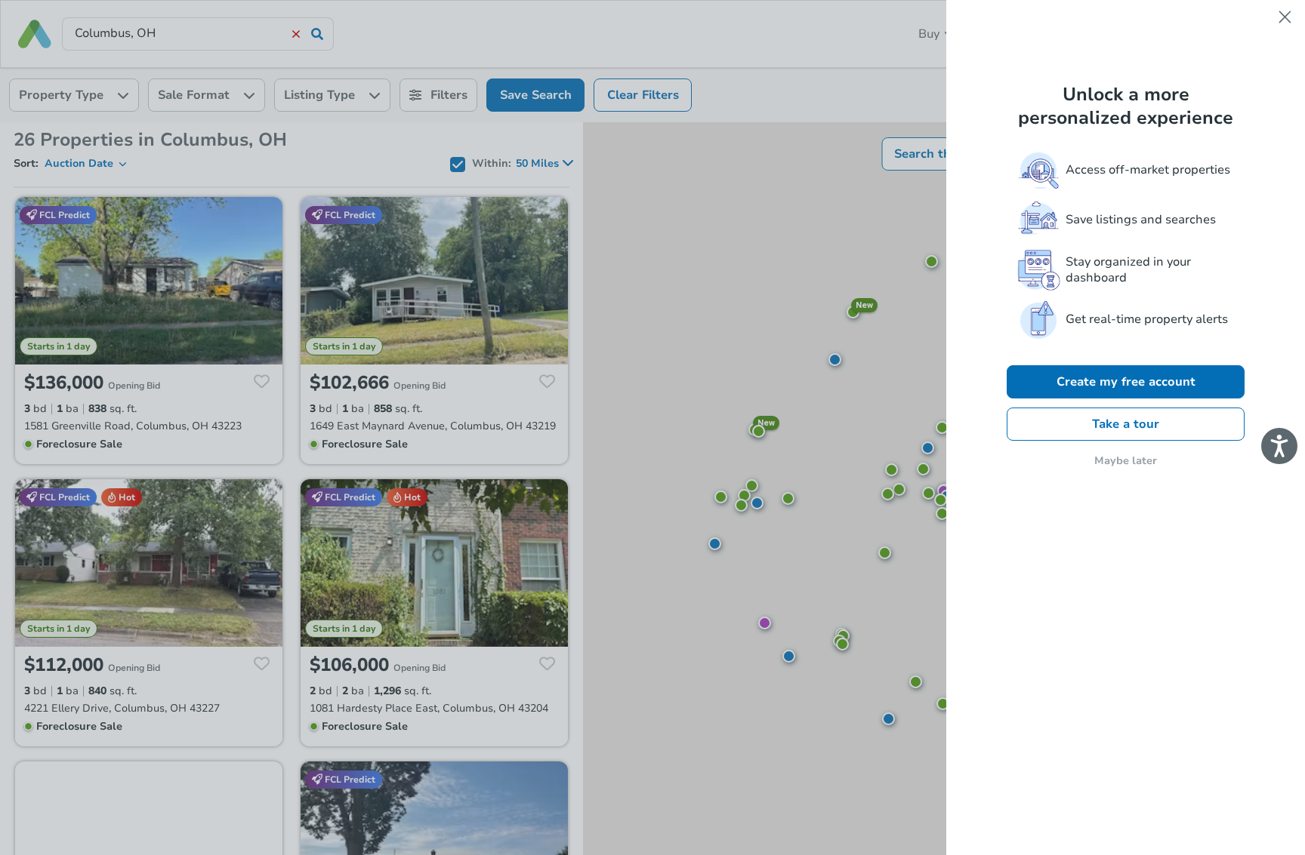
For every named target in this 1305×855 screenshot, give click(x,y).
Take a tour (1125, 424)
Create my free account (1126, 382)
